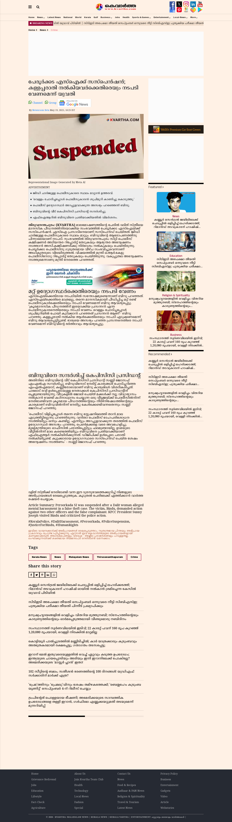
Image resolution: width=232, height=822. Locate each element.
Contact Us (123, 774)
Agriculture (38, 808)
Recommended (159, 354)
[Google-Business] (172, 9)
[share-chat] (193, 9)
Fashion (78, 802)
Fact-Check (38, 802)
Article (165, 802)
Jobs (117, 17)
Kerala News (39, 557)
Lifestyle (36, 796)
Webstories (167, 808)
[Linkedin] (193, 4)
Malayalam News (79, 557)
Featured (155, 187)
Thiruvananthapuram (110, 557)
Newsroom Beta (40, 110)
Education (37, 791)
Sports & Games (140, 17)
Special (78, 808)
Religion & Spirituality (131, 796)
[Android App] (200, 9)
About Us (79, 774)
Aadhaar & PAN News (130, 791)
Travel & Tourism (128, 802)
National (67, 17)
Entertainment (161, 17)
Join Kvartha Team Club (88, 779)
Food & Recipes (126, 785)
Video (164, 796)
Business (105, 17)
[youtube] (200, 4)
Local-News (179, 17)
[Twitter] (179, 4)
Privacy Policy (169, 774)
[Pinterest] (179, 9)
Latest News (54, 17)
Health (126, 17)
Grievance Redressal (43, 779)
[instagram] (186, 4)
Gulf (96, 17)
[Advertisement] (116, 54)
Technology (81, 791)
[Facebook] (172, 4)
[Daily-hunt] (186, 9)
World (78, 17)
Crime (54, 30)
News (40, 17)
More (193, 17)
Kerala (87, 17)
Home (31, 17)
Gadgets (165, 791)
